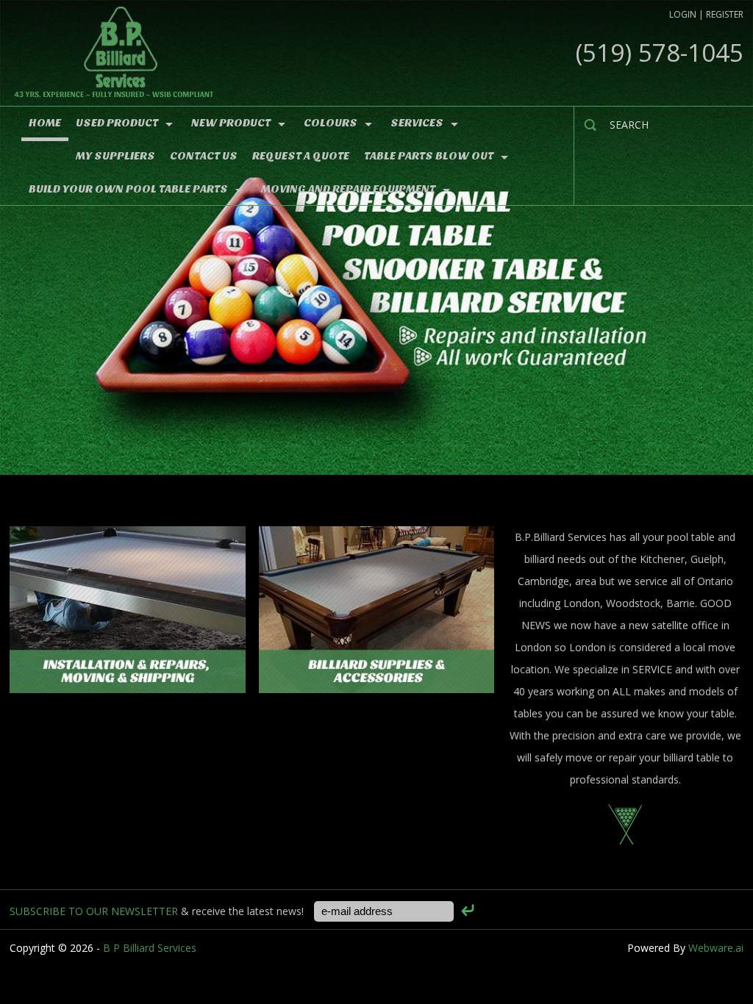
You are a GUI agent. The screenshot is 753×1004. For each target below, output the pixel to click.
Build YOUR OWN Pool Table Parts (128, 189)
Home (45, 122)
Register (724, 14)
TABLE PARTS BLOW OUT (428, 155)
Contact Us (204, 155)
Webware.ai (715, 948)
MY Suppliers (115, 155)
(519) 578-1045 (659, 52)
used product (117, 122)
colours (330, 122)
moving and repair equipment (348, 189)
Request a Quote (300, 155)
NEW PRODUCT (231, 122)
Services (416, 122)
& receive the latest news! (158, 911)
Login (682, 14)
